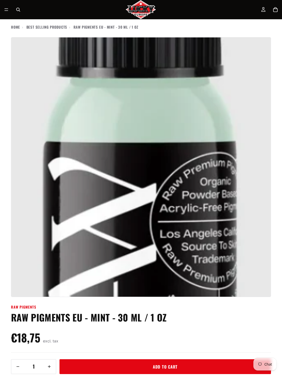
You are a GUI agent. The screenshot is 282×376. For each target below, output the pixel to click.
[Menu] (6, 9)
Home (15, 27)
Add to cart (165, 367)
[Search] (18, 10)
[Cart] (275, 10)
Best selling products (46, 27)
